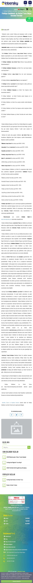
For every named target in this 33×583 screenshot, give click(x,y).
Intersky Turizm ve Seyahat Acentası (11, 402)
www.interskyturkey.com (6, 219)
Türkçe (22, 9)
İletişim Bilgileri (8, 544)
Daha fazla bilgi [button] (25, 578)
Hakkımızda (8, 536)
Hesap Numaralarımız (10, 547)
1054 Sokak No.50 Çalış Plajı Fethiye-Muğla (16, 552)
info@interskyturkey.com (12, 555)
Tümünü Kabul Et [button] (16, 581)
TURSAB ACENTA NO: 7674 (16, 505)
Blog (6, 539)
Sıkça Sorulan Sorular (10, 541)
